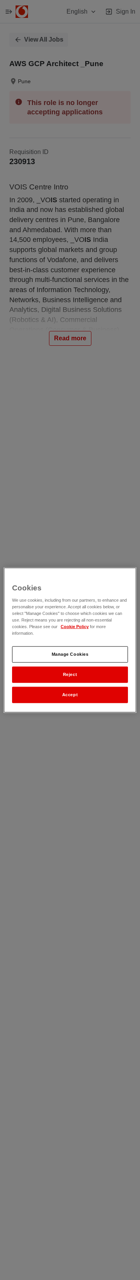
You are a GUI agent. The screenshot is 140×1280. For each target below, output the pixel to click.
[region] (70, 640)
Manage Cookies (70, 654)
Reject (70, 674)
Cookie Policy (75, 626)
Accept (70, 694)
